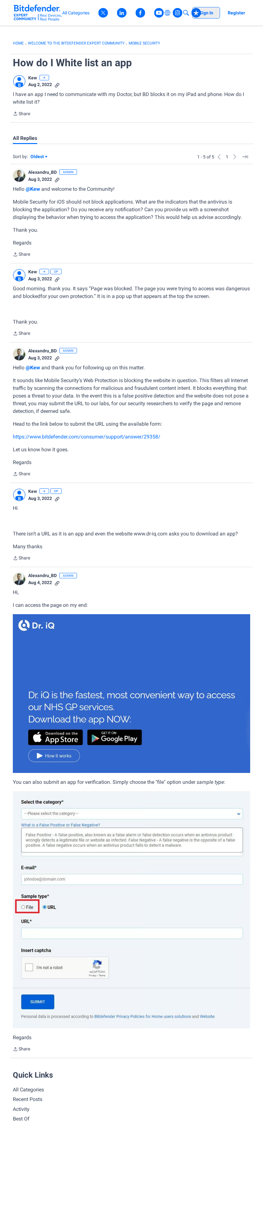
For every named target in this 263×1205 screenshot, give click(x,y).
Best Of (21, 1119)
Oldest (37, 157)
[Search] (186, 13)
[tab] (25, 138)
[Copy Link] (57, 84)
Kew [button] (32, 77)
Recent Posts (27, 1099)
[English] (38, 12)
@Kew (33, 189)
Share (21, 114)
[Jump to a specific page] (245, 157)
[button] (19, 81)
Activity (21, 1109)
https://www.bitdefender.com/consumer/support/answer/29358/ (86, 437)
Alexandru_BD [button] (42, 172)
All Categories (28, 1090)
